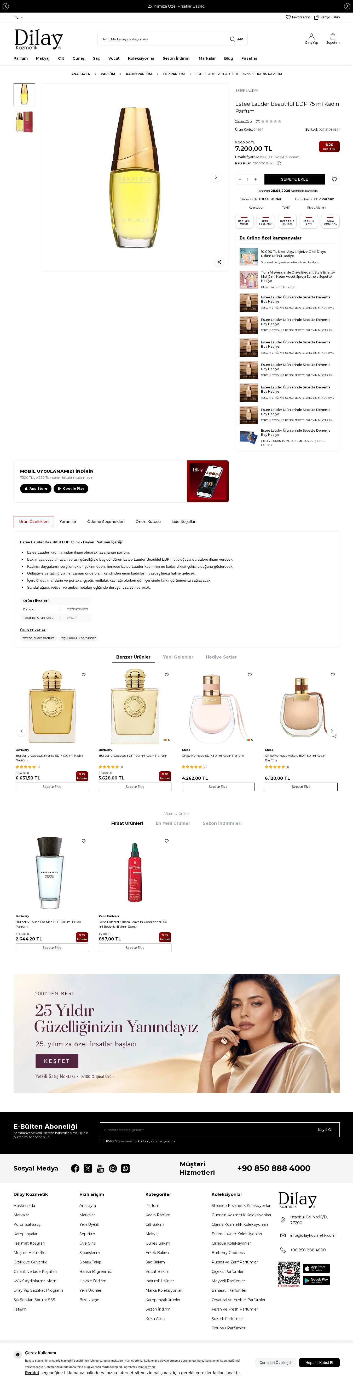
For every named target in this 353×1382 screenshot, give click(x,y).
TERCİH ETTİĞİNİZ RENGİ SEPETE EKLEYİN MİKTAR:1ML (297, 307)
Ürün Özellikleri (34, 521)
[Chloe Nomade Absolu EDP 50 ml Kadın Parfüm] (301, 706)
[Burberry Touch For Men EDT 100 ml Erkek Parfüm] (52, 872)
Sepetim (87, 1233)
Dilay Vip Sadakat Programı (38, 1290)
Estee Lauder (270, 199)
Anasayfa (87, 1205)
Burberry (22, 750)
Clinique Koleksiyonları (232, 1243)
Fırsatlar (249, 58)
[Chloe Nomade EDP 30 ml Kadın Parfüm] (218, 706)
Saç (96, 58)
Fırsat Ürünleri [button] (127, 823)
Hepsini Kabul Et (319, 1362)
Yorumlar (68, 521)
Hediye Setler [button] (221, 657)
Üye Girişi (87, 1243)
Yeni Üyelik (89, 1224)
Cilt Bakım (155, 1224)
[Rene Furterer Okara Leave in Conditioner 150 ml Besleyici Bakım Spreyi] (135, 872)
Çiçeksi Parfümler (228, 1271)
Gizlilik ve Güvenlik (30, 1262)
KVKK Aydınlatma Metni (35, 1281)
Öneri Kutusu (148, 521)
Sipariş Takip (90, 1262)
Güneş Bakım (158, 1243)
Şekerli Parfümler (227, 1318)
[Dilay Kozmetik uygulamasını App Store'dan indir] (316, 1268)
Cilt (61, 58)
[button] (6, 6)
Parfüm (21, 58)
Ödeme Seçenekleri (106, 521)
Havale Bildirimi (93, 1281)
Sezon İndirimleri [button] (222, 823)
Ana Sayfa (80, 74)
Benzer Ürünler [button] (133, 657)
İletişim (20, 1309)
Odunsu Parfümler (228, 1328)
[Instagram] (113, 1168)
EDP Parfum (174, 74)
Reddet (32, 1372)
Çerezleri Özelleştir (275, 1362)
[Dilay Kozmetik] (309, 1199)
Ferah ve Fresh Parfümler (235, 1309)
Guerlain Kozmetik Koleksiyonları (241, 1215)
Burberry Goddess (228, 1252)
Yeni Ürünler (90, 1290)
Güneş (79, 58)
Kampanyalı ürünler (163, 1299)
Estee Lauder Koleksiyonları (237, 1233)
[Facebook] (75, 1168)
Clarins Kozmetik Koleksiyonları (240, 1224)
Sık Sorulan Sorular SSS (34, 1299)
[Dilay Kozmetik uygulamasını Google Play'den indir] (316, 1280)
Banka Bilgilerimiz (95, 1271)
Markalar (207, 58)
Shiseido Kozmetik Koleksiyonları (241, 1205)
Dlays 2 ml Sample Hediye (278, 287)
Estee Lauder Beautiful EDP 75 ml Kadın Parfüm (239, 74)
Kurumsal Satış (27, 1224)
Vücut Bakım (157, 1271)
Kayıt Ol (325, 1129)
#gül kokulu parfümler (78, 638)
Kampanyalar (25, 1233)
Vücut (114, 58)
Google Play (73, 489)
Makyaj (43, 58)
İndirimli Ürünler (160, 1281)
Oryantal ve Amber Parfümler (238, 1299)
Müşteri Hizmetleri (31, 1252)
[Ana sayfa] (39, 39)
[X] (88, 1168)
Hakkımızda (24, 1205)
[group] (135, 177)
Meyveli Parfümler (228, 1281)
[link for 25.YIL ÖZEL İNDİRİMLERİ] (177, 1033)
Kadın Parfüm (139, 74)
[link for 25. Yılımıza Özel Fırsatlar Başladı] (176, 6)
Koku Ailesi (155, 1318)
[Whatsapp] (125, 1168)
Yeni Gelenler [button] (178, 657)
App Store (38, 489)
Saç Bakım (155, 1262)
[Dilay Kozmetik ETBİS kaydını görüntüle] (289, 1274)
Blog (228, 58)
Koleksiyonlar (141, 58)
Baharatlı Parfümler (229, 1290)
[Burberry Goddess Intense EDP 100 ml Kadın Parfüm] (52, 706)
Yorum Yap (243, 121)
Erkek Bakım (157, 1252)
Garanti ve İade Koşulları (35, 1271)
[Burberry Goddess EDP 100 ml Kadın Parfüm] (135, 706)
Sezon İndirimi (176, 58)
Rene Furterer (109, 916)
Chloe (186, 750)
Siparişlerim (89, 1252)
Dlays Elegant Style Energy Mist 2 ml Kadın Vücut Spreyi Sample (298, 274)
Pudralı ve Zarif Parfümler (235, 1262)
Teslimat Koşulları (29, 1243)
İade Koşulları (184, 521)
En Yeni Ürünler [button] (173, 823)
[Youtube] (100, 1168)
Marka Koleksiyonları (164, 1290)
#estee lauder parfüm (38, 638)
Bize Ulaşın (89, 1299)
